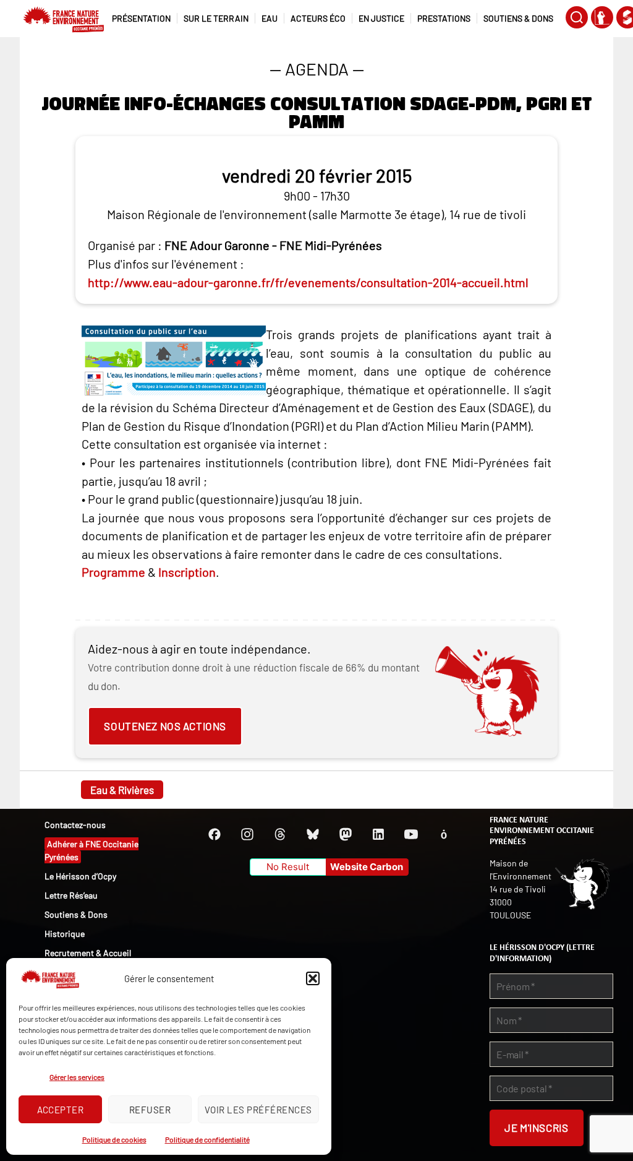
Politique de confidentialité (207, 1139)
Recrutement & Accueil (88, 952)
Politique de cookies (114, 1139)
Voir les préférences (258, 1109)
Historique (65, 933)
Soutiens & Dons (76, 914)
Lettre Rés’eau (71, 895)
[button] (313, 978)
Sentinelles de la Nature (602, 17)
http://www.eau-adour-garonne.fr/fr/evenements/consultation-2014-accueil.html (308, 282)
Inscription (187, 571)
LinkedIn (378, 834)
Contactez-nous (75, 824)
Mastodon (345, 834)
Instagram (247, 834)
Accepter (60, 1109)
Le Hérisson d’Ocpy (80, 876)
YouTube (411, 834)
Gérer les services (76, 1077)
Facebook (214, 834)
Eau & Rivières (122, 789)
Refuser (150, 1109)
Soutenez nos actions (165, 726)
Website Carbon (366, 867)
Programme (113, 571)
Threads (280, 834)
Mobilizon (443, 834)
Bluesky (312, 834)
